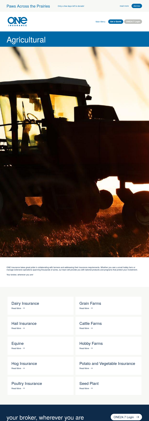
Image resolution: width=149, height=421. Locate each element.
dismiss (137, 5)
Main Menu (100, 21)
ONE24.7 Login (133, 21)
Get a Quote (115, 21)
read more (124, 5)
